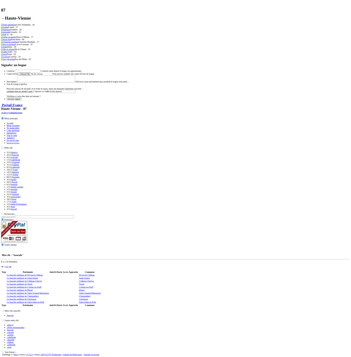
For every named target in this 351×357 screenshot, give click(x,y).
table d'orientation (19, 204)
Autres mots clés (11, 320)
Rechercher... (10, 214)
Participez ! (9, 219)
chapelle (16, 162)
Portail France (12, 105)
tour (13, 206)
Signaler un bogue (91, 354)
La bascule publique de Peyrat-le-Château (25, 275)
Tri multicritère (13, 128)
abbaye (14, 152)
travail (14, 209)
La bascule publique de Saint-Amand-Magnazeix (28, 293)
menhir (14, 184)
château (15, 165)
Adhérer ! (11, 138)
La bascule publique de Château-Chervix (24, 281)
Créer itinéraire (13, 130)
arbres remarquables (15, 327)
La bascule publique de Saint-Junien (22, 278)
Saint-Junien (84, 278)
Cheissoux (83, 299)
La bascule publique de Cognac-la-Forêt (24, 287)
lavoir (14, 182)
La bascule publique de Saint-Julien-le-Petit (25, 302)
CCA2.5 (29, 354)
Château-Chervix (86, 281)
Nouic (81, 284)
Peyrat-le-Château (87, 275)
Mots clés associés (12, 311)
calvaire (14, 157)
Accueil (10, 123)
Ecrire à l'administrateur (11, 113)
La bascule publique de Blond (20, 290)
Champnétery (85, 296)
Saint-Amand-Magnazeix (90, 293)
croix (16, 170)
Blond (81, 290)
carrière (10, 335)
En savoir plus (13, 140)
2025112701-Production (50, 354)
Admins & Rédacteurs (72, 354)
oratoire (15, 194)
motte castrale (17, 187)
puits (14, 202)
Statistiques (11, 133)
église (15, 174)
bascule (15, 155)
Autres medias (10, 245)
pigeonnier (16, 197)
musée (14, 192)
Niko (15, 354)
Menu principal (11, 118)
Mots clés (8, 148)
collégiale (15, 167)
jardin (13, 179)
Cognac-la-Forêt (86, 287)
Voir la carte (12, 135)
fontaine (15, 177)
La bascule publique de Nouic (20, 284)
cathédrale (15, 160)
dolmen (15, 172)
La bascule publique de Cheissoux (21, 299)
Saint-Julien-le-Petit (87, 302)
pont (14, 199)
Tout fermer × (10, 352)
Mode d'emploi (13, 125)
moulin (14, 189)
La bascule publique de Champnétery (23, 296)
